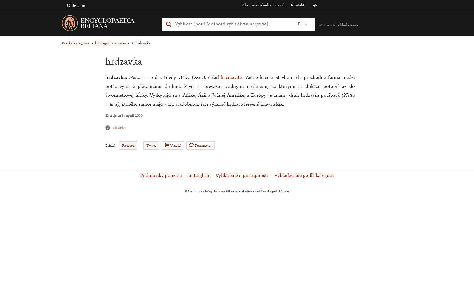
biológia (102, 43)
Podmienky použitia (161, 175)
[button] (315, 5)
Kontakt (297, 5)
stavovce (122, 43)
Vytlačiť (175, 145)
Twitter (151, 145)
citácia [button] (108, 127)
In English (198, 175)
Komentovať (203, 145)
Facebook (128, 145)
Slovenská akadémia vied (263, 5)
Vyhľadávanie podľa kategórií (304, 175)
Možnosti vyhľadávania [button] (338, 25)
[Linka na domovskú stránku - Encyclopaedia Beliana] (106, 24)
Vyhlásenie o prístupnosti (242, 175)
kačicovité (231, 77)
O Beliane (76, 5)
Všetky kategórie (75, 43)
